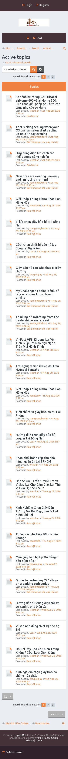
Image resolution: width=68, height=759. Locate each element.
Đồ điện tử (32, 116)
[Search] (33, 69)
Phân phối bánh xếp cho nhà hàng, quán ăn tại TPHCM (35, 459)
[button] (53, 77)
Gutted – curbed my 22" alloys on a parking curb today (37, 582)
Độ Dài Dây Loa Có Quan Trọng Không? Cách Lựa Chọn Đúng (37, 650)
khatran (34, 464)
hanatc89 (35, 205)
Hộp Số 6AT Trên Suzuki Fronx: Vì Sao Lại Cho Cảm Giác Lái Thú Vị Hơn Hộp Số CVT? (38, 484)
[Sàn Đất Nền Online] (34, 23)
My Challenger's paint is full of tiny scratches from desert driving (37, 294)
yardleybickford (38, 136)
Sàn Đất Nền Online (16, 723)
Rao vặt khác (34, 210)
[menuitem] (27, 5)
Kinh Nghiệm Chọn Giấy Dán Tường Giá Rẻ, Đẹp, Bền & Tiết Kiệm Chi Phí (37, 511)
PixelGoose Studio (48, 737)
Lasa (32, 251)
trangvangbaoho (39, 228)
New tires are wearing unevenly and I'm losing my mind (37, 177)
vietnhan (34, 110)
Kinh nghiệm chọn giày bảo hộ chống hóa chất (36, 673)
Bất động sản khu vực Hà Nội (42, 142)
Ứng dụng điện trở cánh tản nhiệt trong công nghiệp (35, 154)
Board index (42, 723)
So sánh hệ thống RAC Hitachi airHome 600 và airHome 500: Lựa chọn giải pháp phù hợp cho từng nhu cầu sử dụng (38, 102)
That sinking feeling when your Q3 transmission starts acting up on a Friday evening (37, 130)
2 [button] (48, 76)
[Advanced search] (40, 69)
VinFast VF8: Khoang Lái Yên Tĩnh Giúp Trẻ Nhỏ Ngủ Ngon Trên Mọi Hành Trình (35, 343)
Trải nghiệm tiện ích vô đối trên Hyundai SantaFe (37, 367)
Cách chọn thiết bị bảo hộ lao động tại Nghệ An (36, 246)
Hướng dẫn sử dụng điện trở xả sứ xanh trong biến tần (37, 604)
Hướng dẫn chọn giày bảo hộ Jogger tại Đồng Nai (35, 436)
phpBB (21, 735)
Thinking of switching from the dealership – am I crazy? (37, 318)
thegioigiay (36, 274)
